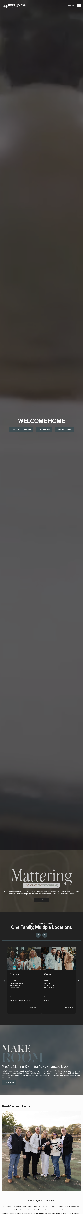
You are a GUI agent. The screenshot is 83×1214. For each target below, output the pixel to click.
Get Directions (14, 987)
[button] (78, 981)
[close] (79, 5)
